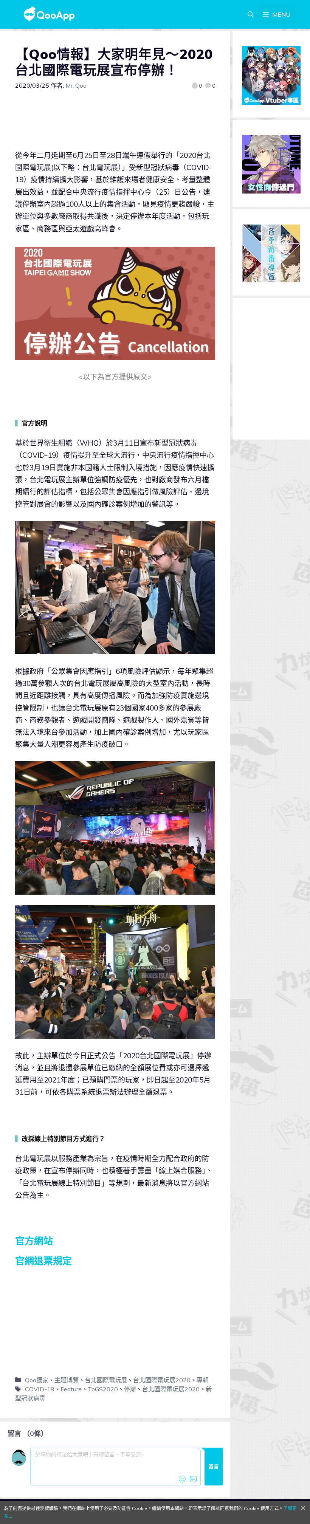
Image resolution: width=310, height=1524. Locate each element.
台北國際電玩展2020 (162, 1380)
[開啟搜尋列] (250, 14)
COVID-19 (39, 1389)
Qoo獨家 (36, 1380)
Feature (71, 1389)
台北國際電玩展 (106, 1380)
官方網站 (34, 1241)
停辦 (130, 1389)
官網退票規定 (43, 1261)
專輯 (203, 1380)
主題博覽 (66, 1380)
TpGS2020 (103, 1389)
